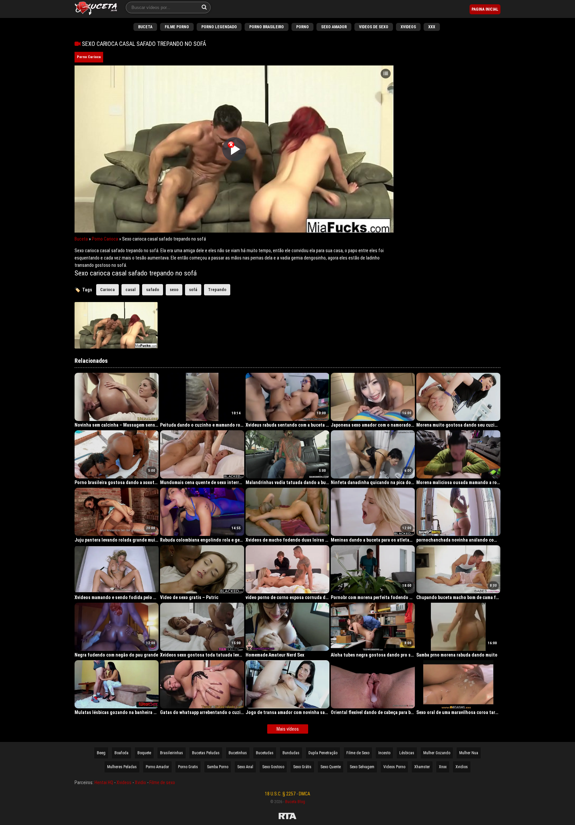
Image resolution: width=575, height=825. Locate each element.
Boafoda (121, 753)
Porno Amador (157, 767)
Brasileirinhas (171, 753)
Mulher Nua (468, 753)
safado (152, 289)
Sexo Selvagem (362, 767)
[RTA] (287, 817)
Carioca (107, 289)
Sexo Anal (245, 767)
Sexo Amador (334, 27)
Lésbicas (406, 753)
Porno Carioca (89, 57)
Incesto (384, 753)
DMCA (304, 793)
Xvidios (462, 767)
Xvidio (140, 782)
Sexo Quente (330, 767)
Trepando (217, 289)
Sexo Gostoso (273, 767)
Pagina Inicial (485, 9)
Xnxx (443, 767)
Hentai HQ (104, 782)
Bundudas (291, 753)
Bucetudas (265, 753)
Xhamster (422, 767)
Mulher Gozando (436, 753)
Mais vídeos (288, 729)
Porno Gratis (188, 767)
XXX (431, 27)
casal (130, 289)
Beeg (101, 753)
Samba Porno (217, 767)
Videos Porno (394, 767)
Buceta (145, 27)
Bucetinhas (238, 753)
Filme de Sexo (357, 753)
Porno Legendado (219, 27)
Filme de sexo (162, 782)
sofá (193, 289)
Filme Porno (177, 27)
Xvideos (408, 27)
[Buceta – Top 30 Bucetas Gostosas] (96, 9)
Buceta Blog (295, 801)
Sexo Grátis (302, 767)
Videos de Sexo (373, 27)
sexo (174, 289)
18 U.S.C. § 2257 (280, 793)
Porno (302, 27)
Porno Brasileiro (266, 27)
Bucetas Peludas (206, 753)
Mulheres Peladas (122, 767)
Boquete (144, 753)
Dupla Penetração (322, 753)
